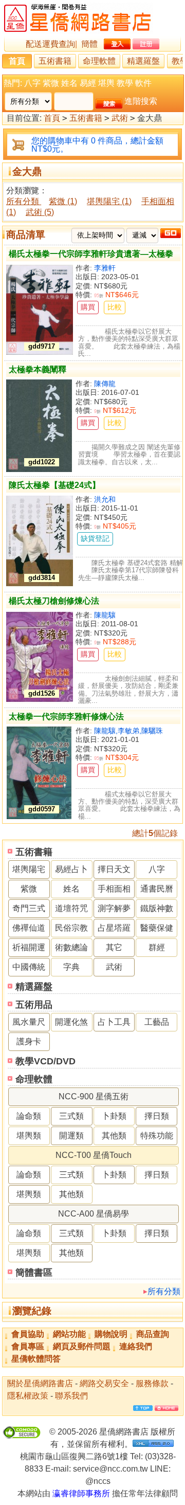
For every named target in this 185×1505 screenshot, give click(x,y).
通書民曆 (156, 888)
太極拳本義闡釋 (37, 369)
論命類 (28, 1116)
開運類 (71, 1135)
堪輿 (106, 83)
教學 (125, 83)
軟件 (143, 83)
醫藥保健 (156, 927)
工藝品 (156, 1022)
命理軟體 (99, 61)
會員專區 (27, 1346)
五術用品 (33, 1005)
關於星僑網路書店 (40, 1383)
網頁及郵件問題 (81, 1346)
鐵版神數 (156, 908)
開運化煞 (71, 1022)
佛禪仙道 (28, 927)
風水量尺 (28, 1022)
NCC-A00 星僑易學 (93, 1213)
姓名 (69, 83)
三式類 (71, 1116)
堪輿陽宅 (28, 869)
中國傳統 (28, 967)
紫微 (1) (63, 201)
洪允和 (105, 499)
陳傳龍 (105, 383)
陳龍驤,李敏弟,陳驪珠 (128, 731)
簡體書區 (33, 1272)
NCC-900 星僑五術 (93, 1096)
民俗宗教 (71, 927)
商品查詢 (152, 1334)
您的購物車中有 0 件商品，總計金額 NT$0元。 (97, 144)
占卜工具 (114, 1022)
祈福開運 (28, 947)
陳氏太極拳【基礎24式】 (54, 485)
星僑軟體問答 (36, 1358)
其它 (114, 947)
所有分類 (163, 1291)
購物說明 (111, 1334)
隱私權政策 (27, 1395)
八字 (32, 83)
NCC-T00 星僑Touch (93, 1155)
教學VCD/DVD (45, 1061)
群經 (157, 947)
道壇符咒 (71, 908)
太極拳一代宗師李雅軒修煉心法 (66, 716)
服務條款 (152, 1383)
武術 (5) (40, 212)
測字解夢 (114, 908)
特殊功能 (156, 1135)
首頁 (17, 61)
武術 (120, 118)
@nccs (97, 1481)
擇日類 (156, 1116)
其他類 (114, 1135)
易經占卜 (71, 869)
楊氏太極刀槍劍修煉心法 (54, 600)
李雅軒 (105, 268)
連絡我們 (135, 1346)
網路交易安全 (104, 1383)
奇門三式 (28, 908)
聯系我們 (71, 1395)
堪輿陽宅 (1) (109, 201)
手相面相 (114, 888)
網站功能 (69, 1334)
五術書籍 (55, 61)
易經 (88, 83)
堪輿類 (28, 1135)
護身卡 (28, 1041)
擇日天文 (114, 869)
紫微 (51, 83)
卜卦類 (114, 1116)
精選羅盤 (143, 61)
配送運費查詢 (50, 44)
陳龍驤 (105, 615)
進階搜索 (140, 101)
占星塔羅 (114, 927)
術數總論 (71, 947)
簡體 (89, 44)
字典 (71, 967)
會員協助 (27, 1334)
